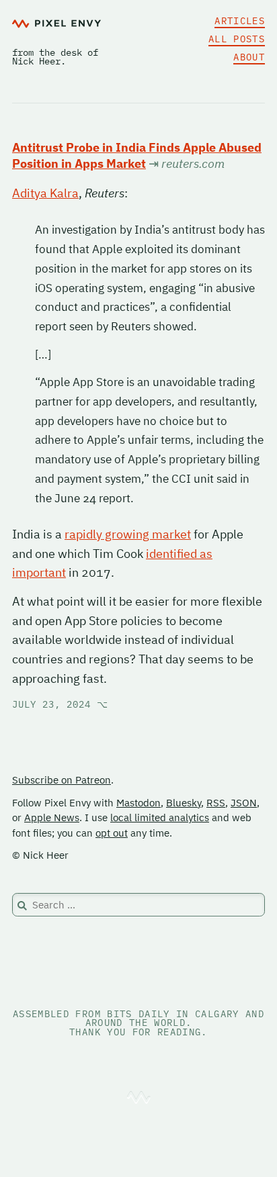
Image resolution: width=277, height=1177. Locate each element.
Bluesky (183, 802)
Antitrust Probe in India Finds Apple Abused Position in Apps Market (137, 155)
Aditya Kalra (45, 193)
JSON (244, 802)
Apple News (51, 817)
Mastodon (138, 802)
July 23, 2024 (60, 704)
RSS (215, 802)
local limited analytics (159, 817)
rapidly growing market (128, 534)
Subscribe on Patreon (61, 779)
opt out (111, 833)
